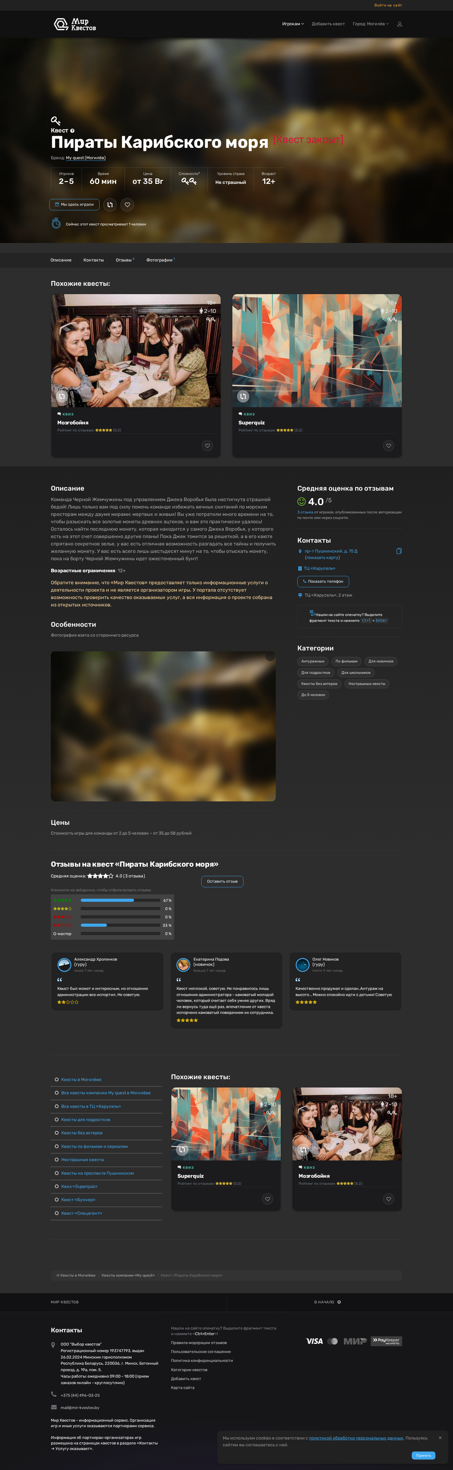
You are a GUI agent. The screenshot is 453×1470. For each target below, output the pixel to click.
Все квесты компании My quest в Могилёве (105, 1092)
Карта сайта (182, 1387)
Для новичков (381, 661)
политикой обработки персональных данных (356, 1438)
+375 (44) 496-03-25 (80, 1395)
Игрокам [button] (291, 23)
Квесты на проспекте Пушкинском (97, 1173)
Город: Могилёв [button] (369, 23)
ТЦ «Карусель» (320, 568)
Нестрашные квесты (367, 684)
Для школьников (356, 672)
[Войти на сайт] (400, 24)
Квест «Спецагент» (81, 1213)
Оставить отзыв (222, 881)
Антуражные (312, 661)
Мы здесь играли (77, 204)
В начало (324, 1302)
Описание (61, 260)
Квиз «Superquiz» (79, 1186)
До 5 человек (313, 695)
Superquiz (252, 422)
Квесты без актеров (319, 684)
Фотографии (160, 260)
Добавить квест (328, 23)
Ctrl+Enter (204, 1333)
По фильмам (346, 661)
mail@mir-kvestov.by (80, 1407)
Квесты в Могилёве (80, 1079)
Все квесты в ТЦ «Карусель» (90, 1106)
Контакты (94, 260)
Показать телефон (325, 581)
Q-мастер (62, 933)
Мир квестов (65, 1302)
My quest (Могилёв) (86, 157)
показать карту (322, 557)
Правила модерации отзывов (199, 1342)
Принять (423, 1455)
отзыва (305, 512)
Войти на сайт (388, 5)
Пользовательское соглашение (201, 1351)
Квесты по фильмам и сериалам (94, 1146)
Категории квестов (189, 1369)
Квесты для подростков (85, 1119)
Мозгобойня (72, 422)
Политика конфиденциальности (202, 1360)
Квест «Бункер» (78, 1199)
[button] (270, 656)
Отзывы (125, 260)
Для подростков (315, 672)
